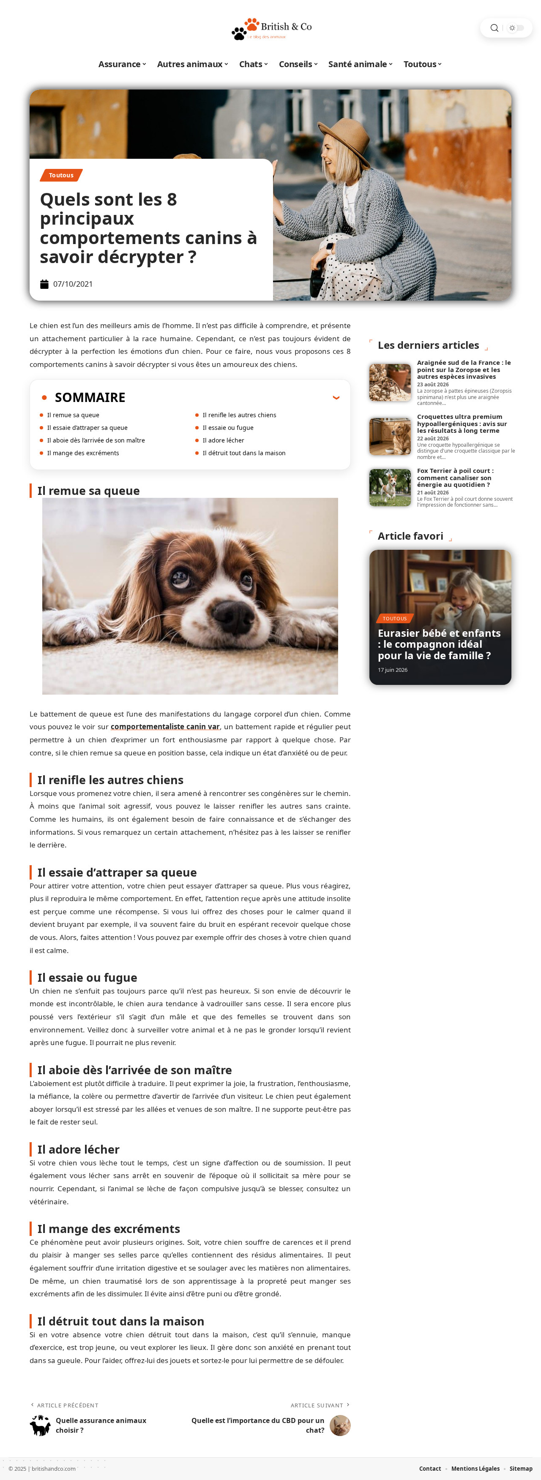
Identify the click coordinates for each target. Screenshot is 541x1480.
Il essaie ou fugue (228, 428)
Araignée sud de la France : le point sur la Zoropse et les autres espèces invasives (464, 369)
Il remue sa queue (73, 415)
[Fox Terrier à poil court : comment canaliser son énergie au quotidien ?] (390, 487)
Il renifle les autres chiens (239, 415)
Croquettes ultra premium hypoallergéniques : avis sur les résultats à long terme (462, 423)
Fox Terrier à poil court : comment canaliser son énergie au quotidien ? (455, 477)
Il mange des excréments (83, 453)
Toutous (61, 175)
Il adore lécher (223, 440)
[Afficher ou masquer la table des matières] (232, 397)
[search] (494, 28)
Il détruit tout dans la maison (244, 453)
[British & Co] (270, 28)
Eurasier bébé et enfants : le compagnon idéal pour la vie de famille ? (439, 644)
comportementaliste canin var (165, 726)
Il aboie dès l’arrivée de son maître (96, 440)
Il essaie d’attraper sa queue (87, 428)
